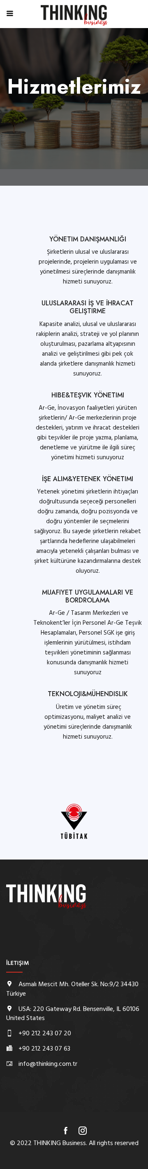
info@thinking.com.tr (47, 1064)
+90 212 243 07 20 (44, 1033)
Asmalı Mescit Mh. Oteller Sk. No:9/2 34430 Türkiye (72, 989)
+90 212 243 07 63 (44, 1049)
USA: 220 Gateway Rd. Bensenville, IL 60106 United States (72, 1014)
